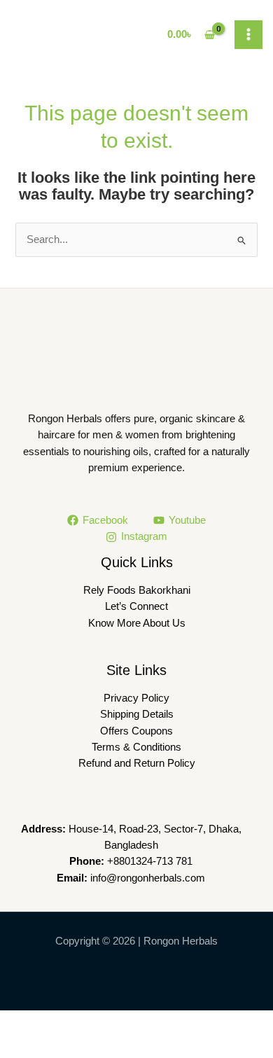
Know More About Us (137, 623)
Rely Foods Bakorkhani (136, 590)
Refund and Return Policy (136, 763)
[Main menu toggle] (248, 34)
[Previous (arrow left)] (24, 1046)
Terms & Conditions (136, 747)
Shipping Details (137, 714)
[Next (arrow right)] (74, 1046)
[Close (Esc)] (175, 1022)
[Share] (124, 1022)
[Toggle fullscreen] (74, 1022)
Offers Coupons (136, 731)
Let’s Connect (136, 606)
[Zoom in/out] (24, 1022)
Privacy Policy (136, 698)
